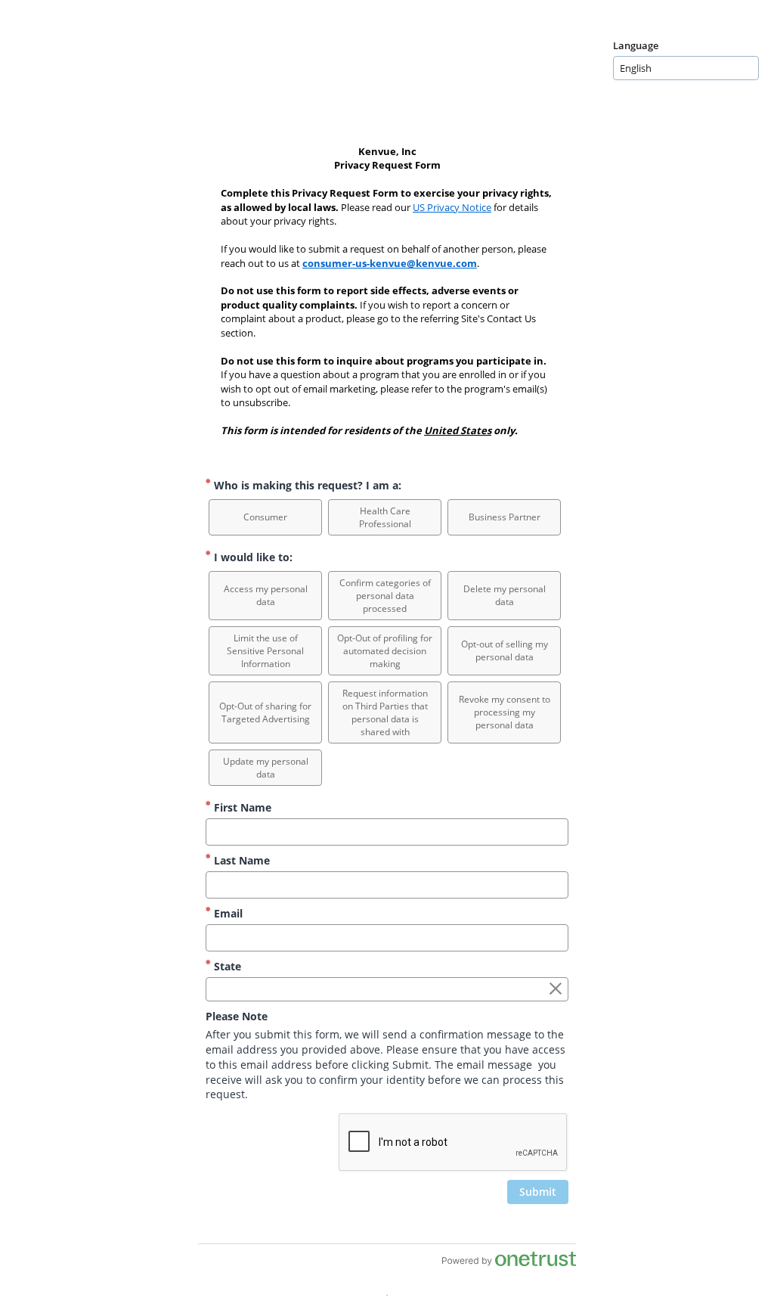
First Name (241, 807)
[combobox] (686, 68)
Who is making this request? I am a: (306, 485)
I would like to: (252, 557)
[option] (265, 517)
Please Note (237, 1016)
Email (227, 913)
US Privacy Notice (452, 207)
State (226, 966)
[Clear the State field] (555, 989)
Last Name (240, 860)
